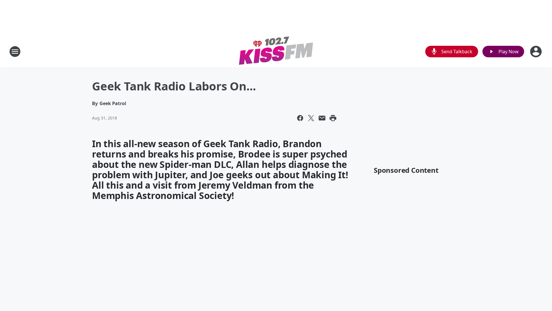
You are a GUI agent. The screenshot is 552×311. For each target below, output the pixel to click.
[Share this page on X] (311, 118)
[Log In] (536, 51)
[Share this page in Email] (322, 118)
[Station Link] (276, 51)
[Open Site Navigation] (15, 51)
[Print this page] (333, 118)
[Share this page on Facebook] (300, 118)
